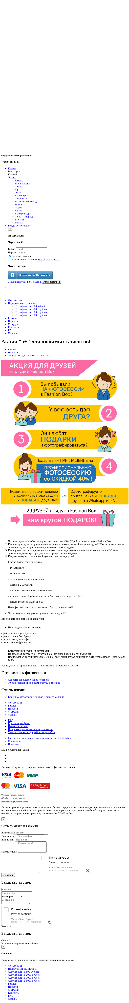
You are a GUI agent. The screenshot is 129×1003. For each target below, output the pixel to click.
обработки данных (49, 259)
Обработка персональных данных (15, 798)
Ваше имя (7, 832)
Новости (13, 321)
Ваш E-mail (7, 839)
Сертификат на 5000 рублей (31, 315)
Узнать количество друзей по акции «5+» (31, 732)
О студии (13, 324)
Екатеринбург (23, 213)
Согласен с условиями (35, 259)
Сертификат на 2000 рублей (31, 309)
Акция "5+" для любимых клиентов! (29, 355)
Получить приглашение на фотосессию (30, 729)
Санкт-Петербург (25, 216)
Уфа (17, 189)
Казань (12, 168)
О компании (15, 741)
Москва (19, 210)
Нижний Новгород (26, 201)
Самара (19, 186)
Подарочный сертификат (22, 303)
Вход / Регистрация (19, 225)
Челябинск (21, 198)
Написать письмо (18, 726)
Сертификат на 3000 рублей (31, 312)
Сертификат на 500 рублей (30, 306)
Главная (12, 349)
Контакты (13, 327)
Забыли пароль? (17, 281)
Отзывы (12, 333)
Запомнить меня (21, 256)
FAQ (10, 330)
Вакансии (13, 744)
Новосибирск (22, 183)
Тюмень (19, 204)
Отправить (8, 875)
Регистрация (34, 281)
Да (9, 177)
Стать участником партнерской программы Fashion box (39, 738)
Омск (18, 192)
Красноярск (21, 195)
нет (14, 177)
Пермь (18, 207)
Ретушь (12, 318)
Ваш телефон (8, 836)
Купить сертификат (19, 723)
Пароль (12, 252)
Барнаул (19, 219)
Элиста (19, 222)
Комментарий (9, 851)
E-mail (11, 249)
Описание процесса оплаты (12, 795)
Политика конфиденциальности (14, 802)
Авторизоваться (52, 282)
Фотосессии (15, 300)
